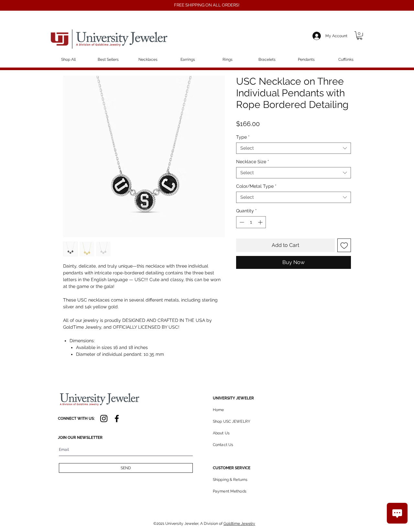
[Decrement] (241, 222)
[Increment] (261, 222)
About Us (221, 433)
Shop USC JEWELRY (231, 421)
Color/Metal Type (256, 186)
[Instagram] (104, 418)
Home (218, 410)
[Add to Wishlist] (344, 245)
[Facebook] (117, 418)
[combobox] (293, 148)
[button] (359, 35)
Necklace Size (252, 161)
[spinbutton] (251, 222)
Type (243, 137)
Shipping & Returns (230, 479)
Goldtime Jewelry (239, 523)
